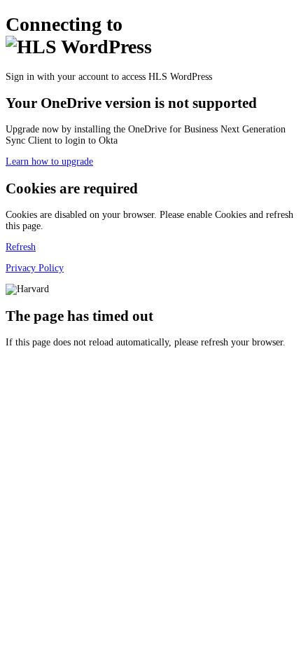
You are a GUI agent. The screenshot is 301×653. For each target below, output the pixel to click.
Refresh (21, 247)
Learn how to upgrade (49, 161)
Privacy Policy (35, 268)
